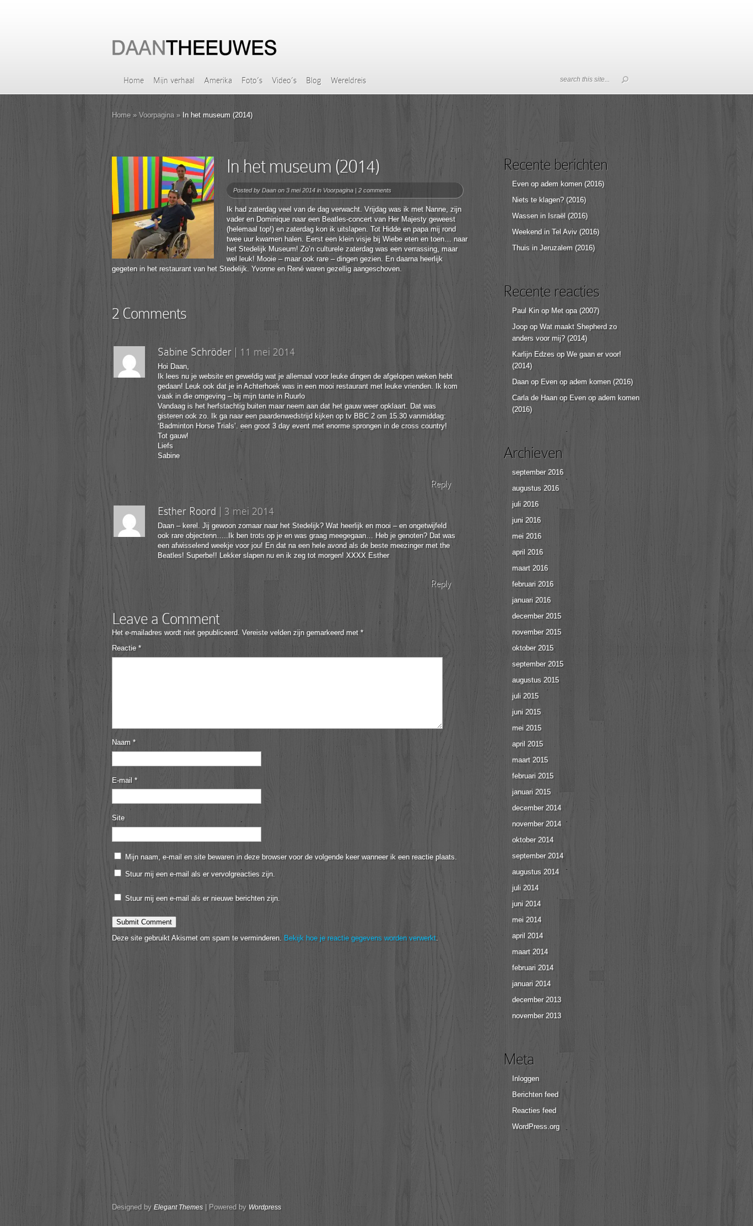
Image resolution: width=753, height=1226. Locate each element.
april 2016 (527, 552)
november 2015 (536, 632)
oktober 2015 (532, 648)
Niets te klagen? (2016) (549, 200)
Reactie (126, 648)
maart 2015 (530, 760)
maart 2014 (530, 952)
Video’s (284, 80)
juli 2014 (525, 888)
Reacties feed (534, 1110)
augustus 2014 (535, 872)
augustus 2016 (535, 488)
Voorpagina (156, 115)
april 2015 (527, 744)
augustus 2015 (535, 680)
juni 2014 (526, 904)
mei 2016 (526, 536)
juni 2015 (526, 712)
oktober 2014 (532, 840)
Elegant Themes (178, 1207)
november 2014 (536, 824)
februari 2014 (532, 968)
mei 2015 (526, 728)
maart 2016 (530, 568)
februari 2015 (532, 776)
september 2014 (537, 856)
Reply (441, 483)
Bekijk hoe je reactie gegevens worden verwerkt (360, 938)
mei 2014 (526, 920)
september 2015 (537, 664)
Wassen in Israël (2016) (550, 216)
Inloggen (525, 1078)
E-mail (124, 780)
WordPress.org (536, 1126)
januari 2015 (531, 792)
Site (118, 818)
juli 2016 (525, 504)
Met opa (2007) (575, 310)
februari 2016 (532, 584)
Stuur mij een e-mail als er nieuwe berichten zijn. (202, 898)
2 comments (374, 190)
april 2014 (527, 936)
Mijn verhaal (174, 80)
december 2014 (536, 808)
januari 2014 (531, 984)
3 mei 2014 (249, 511)
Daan (269, 190)
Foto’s (251, 80)
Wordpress (265, 1207)
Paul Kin (525, 310)
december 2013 (536, 1000)
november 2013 (536, 1016)
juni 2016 (526, 520)
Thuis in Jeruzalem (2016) (553, 248)
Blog (313, 80)
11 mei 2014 (267, 352)
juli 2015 (525, 696)
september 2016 (537, 472)
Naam (124, 742)
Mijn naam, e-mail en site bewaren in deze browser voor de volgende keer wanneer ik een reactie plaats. (291, 857)
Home (133, 80)
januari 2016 (531, 600)
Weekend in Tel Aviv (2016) (555, 232)
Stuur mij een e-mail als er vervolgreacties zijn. (200, 874)
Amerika (218, 80)
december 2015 (536, 616)
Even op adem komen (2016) (558, 184)
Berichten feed (535, 1094)
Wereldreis (348, 80)
